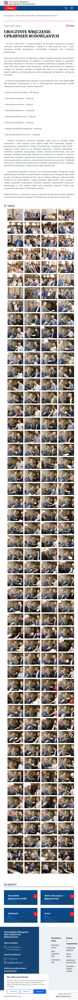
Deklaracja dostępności (68, 961)
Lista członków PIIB (53, 953)
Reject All (26, 991)
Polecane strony (53, 946)
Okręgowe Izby (53, 961)
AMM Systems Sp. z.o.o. (65, 996)
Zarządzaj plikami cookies (68, 968)
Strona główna (9, 16)
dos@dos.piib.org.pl (15, 962)
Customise (13, 991)
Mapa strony (68, 955)
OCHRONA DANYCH (68, 949)
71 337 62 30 (12, 959)
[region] (26, 985)
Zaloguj (10, 8)
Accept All (39, 991)
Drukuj (71, 26)
